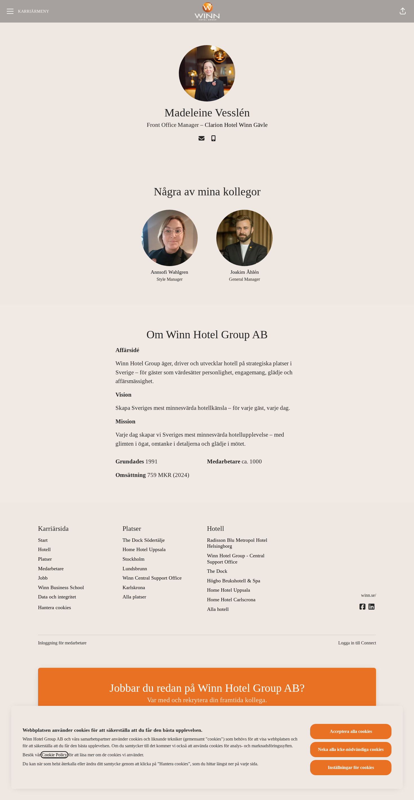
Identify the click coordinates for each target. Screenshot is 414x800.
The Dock (217, 571)
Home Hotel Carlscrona (231, 599)
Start (43, 540)
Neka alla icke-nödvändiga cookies (351, 749)
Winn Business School (61, 587)
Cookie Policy (54, 754)
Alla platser (134, 597)
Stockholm (133, 559)
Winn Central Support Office (152, 578)
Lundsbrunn (135, 568)
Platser (45, 559)
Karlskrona (134, 587)
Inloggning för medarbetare (62, 642)
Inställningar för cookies (351, 767)
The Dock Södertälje (144, 540)
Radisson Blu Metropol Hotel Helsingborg (237, 543)
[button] (403, 11)
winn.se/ (368, 595)
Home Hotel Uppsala (144, 549)
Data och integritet (57, 597)
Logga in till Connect (357, 642)
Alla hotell (218, 609)
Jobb (43, 578)
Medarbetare (51, 568)
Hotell (44, 549)
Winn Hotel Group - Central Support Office (235, 559)
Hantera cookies (54, 607)
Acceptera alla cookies (351, 731)
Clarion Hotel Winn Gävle (236, 124)
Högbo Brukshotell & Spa (233, 581)
